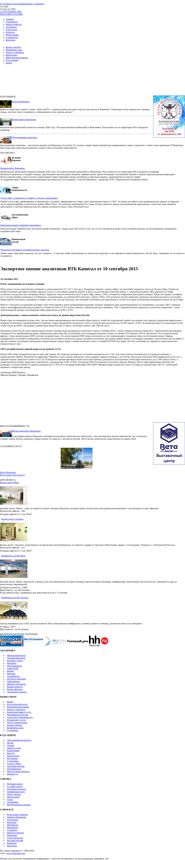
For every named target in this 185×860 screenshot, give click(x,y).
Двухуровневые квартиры (24, 137)
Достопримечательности (19, 740)
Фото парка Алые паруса (12, 475)
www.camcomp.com (15, 853)
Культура (10, 32)
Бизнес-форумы (15, 689)
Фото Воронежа (8, 472)
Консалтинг (11, 55)
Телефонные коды (16, 791)
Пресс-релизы (14, 794)
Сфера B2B (12, 668)
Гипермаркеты (14, 769)
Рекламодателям (15, 840)
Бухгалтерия (12, 60)
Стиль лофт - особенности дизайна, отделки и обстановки (29, 198)
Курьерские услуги (16, 720)
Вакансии (12, 843)
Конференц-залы (14, 50)
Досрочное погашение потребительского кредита (24, 250)
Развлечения (13, 750)
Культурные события (17, 814)
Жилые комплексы (16, 655)
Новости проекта (15, 833)
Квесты (10, 753)
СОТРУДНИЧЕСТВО (11, 11)
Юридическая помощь (17, 57)
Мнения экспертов (16, 684)
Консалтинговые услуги (19, 712)
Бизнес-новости (13, 24)
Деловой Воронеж (16, 658)
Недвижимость (14, 666)
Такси (10, 799)
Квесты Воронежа (20, 101)
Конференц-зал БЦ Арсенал (15, 597)
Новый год (12, 774)
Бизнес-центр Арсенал (12, 519)
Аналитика (11, 27)
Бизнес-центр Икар (9, 482)
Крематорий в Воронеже (24, 119)
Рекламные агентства (17, 715)
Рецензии (11, 822)
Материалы (12, 827)
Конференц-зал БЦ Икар (13, 556)
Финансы (11, 663)
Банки (9, 63)
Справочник (12, 37)
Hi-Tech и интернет (16, 679)
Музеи (10, 743)
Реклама (11, 673)
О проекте (12, 830)
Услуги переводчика (17, 722)
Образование (13, 681)
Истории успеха (15, 660)
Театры (10, 745)
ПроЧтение (12, 825)
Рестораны (12, 758)
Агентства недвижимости (20, 717)
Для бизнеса (12, 22)
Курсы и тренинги (15, 52)
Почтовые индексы (16, 789)
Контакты (10, 40)
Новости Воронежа (16, 817)
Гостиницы (12, 730)
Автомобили (13, 676)
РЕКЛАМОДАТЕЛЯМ (11, 14)
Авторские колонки (17, 692)
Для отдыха (11, 29)
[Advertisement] (72, 81)
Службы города (15, 786)
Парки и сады (14, 748)
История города (15, 784)
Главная (10, 19)
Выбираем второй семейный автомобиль (20, 225)
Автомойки (12, 802)
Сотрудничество (15, 838)
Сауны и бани (14, 763)
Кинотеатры (13, 756)
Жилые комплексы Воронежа (26, 431)
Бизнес (10, 671)
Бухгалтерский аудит (17, 704)
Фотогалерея (12, 35)
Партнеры (12, 835)
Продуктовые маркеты (18, 771)
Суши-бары (12, 761)
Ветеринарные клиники (19, 804)
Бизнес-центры (13, 47)
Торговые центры (16, 766)
